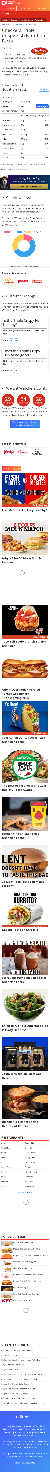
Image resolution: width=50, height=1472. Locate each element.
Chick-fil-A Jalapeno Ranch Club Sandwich (18, 1398)
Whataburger (30, 1186)
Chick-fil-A (5, 1148)
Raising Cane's (31, 1172)
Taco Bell (29, 1181)
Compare (44, 89)
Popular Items (40, 20)
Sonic (3, 1176)
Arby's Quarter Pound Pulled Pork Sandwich (19, 1379)
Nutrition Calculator (35, 1426)
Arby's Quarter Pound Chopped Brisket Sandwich (21, 1374)
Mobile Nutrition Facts (25, 1435)
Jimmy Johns (30, 1157)
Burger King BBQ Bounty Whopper (15, 1393)
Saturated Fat (8, 125)
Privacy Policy (28, 1462)
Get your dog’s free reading (29, 186)
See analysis (42, 106)
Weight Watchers (27, 20)
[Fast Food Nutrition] (10, 3)
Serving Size (7, 101)
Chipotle (28, 1148)
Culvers (4, 1152)
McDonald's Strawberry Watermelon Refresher (20, 1360)
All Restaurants (25, 1192)
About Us (19, 1432)
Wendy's (4, 1186)
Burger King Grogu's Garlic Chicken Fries (17, 1384)
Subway (4, 1181)
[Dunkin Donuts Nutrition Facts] (37, 282)
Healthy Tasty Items (35, 1432)
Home (6, 1426)
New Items (41, 8)
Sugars (5, 153)
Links (17, 1462)
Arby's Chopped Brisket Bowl (13, 1365)
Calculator (25, 8)
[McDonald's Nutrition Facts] (9, 282)
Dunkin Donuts (7, 1157)
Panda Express (7, 1167)
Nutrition (5, 20)
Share (8, 48)
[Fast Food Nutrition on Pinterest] (21, 1416)
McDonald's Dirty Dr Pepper (13, 1355)
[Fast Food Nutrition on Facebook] (16, 1416)
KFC (3, 1162)
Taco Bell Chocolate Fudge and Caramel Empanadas (23, 1403)
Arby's (3, 1143)
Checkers (26, 170)
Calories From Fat (9, 110)
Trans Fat (7, 129)
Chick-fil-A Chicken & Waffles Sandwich (17, 1350)
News (6, 1429)
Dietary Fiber (8, 148)
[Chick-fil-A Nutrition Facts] (23, 452)
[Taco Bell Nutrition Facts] (37, 452)
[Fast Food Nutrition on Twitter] (26, 1416)
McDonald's (30, 1162)
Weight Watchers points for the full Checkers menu (25, 424)
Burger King (30, 1143)
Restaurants (8, 8)
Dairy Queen (30, 1152)
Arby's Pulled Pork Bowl (11, 1369)
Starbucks (29, 1176)
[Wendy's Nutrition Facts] (23, 282)
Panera (28, 1167)
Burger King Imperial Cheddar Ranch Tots (18, 1389)
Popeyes (4, 1172)
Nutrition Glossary (20, 1429)
